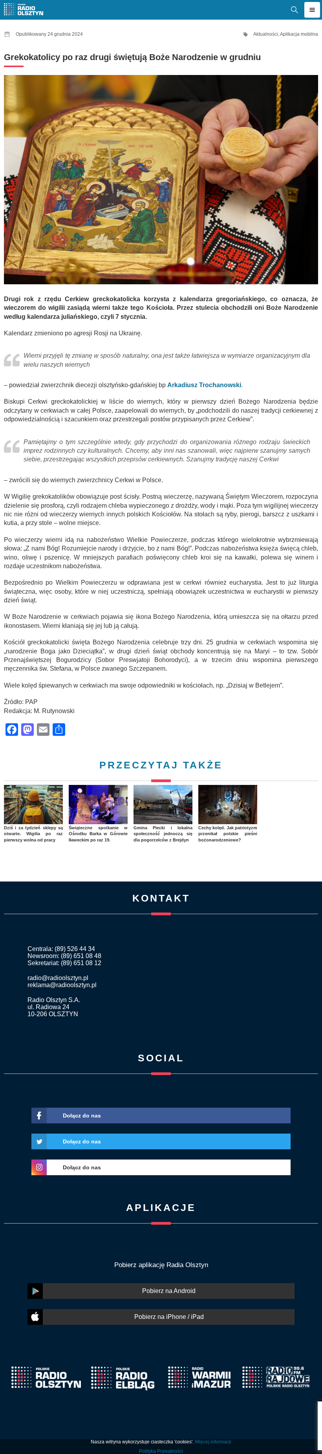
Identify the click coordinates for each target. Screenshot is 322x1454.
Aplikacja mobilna (299, 34)
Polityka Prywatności (161, 1451)
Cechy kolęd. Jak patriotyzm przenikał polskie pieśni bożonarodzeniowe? (227, 833)
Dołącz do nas (82, 1115)
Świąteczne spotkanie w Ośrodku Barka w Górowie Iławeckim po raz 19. (98, 833)
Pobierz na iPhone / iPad (169, 1316)
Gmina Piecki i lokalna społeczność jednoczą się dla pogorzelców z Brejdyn (163, 833)
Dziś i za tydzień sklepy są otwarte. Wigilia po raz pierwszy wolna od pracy (33, 833)
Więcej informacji (213, 1442)
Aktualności (265, 34)
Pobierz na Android (169, 1291)
